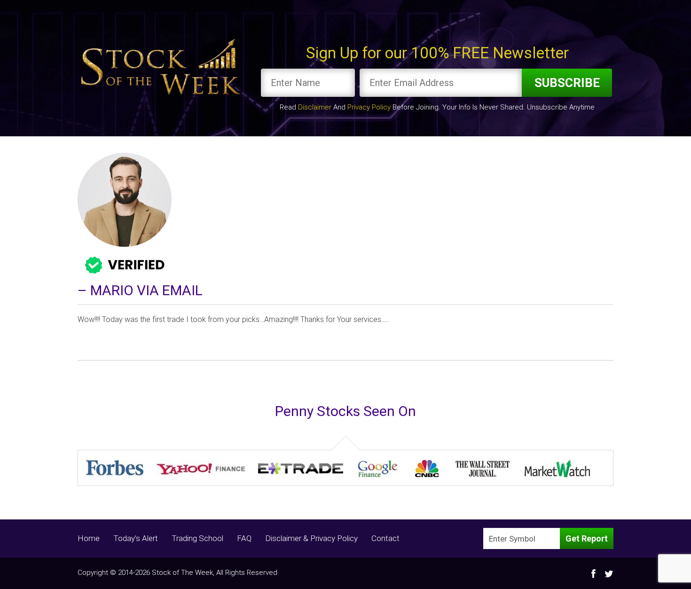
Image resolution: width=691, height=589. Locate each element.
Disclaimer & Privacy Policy (311, 538)
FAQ (244, 538)
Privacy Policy (369, 107)
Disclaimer (314, 107)
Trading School (197, 538)
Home (89, 538)
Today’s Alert (135, 538)
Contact (385, 538)
